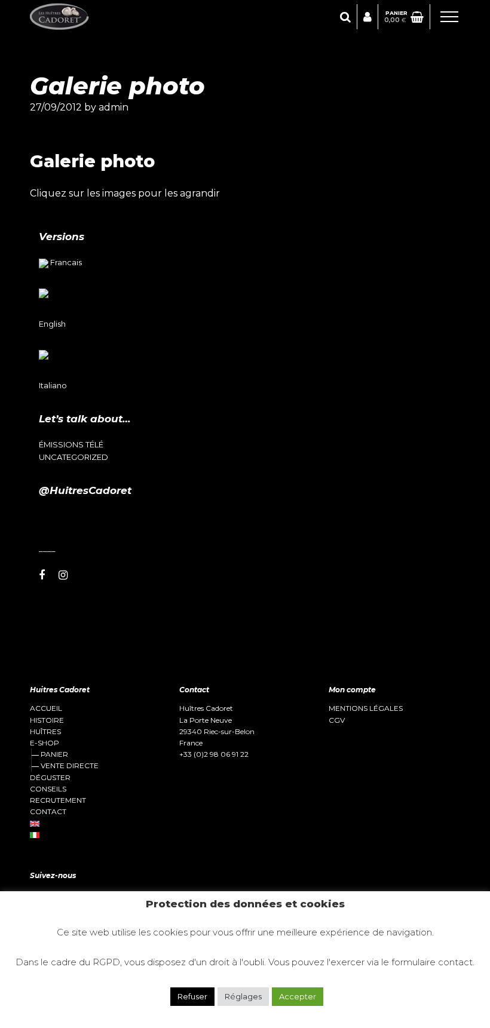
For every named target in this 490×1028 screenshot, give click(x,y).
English (52, 324)
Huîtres (45, 732)
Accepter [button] (297, 996)
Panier (54, 754)
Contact (48, 812)
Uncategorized (73, 457)
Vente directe (70, 765)
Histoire (47, 720)
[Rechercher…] (345, 17)
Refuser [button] (192, 996)
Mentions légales (366, 708)
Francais (66, 262)
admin (113, 107)
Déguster (50, 778)
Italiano (53, 385)
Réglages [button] (243, 996)
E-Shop (44, 743)
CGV (337, 720)
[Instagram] (63, 576)
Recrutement (58, 800)
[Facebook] (42, 576)
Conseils (48, 789)
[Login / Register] (367, 17)
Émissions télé (71, 444)
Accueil (46, 708)
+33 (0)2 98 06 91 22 (214, 754)
